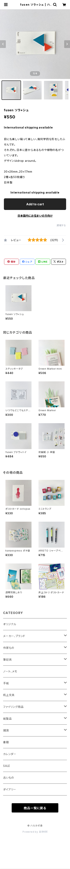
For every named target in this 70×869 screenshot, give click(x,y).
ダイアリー (9, 789)
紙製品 (7, 718)
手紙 (6, 683)
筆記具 (7, 659)
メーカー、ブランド (14, 636)
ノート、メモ (10, 671)
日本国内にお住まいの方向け (35, 215)
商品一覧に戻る (35, 808)
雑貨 (6, 730)
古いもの (8, 777)
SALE (6, 765)
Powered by (31, 831)
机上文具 (9, 695)
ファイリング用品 (13, 706)
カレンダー (9, 754)
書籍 (6, 742)
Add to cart (35, 204)
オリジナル (9, 624)
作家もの (8, 647)
